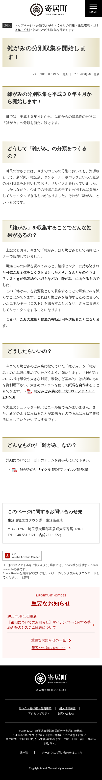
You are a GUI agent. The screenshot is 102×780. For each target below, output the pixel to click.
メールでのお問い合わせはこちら (62, 752)
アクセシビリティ (39, 713)
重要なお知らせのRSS (49, 648)
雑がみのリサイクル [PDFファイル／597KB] (54, 470)
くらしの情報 (66, 25)
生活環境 (84, 25)
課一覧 (24, 752)
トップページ (24, 25)
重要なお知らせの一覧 (48, 640)
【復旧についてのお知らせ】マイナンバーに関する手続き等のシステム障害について (49, 624)
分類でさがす (45, 25)
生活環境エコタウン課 (25, 520)
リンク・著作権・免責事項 (35, 708)
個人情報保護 (67, 708)
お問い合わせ (66, 713)
